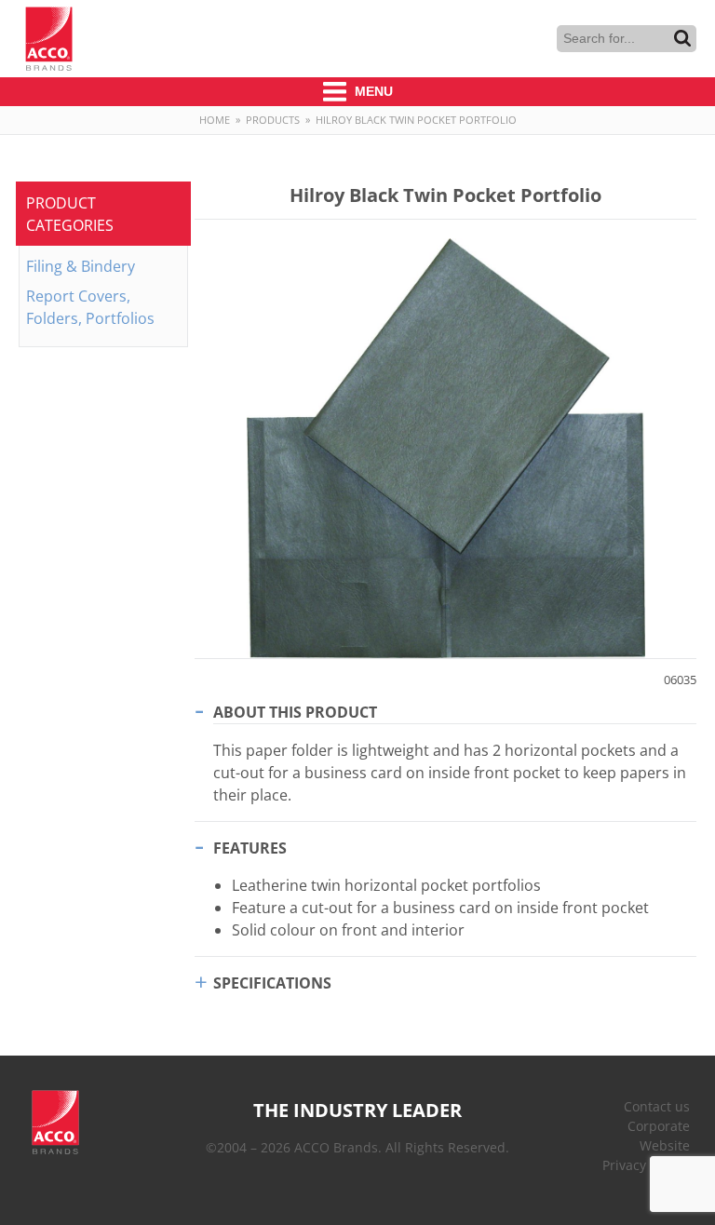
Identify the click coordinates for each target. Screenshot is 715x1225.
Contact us (657, 1106)
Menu (372, 91)
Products (273, 120)
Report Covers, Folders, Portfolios (90, 307)
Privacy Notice (646, 1165)
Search (682, 38)
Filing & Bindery (80, 266)
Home (214, 120)
